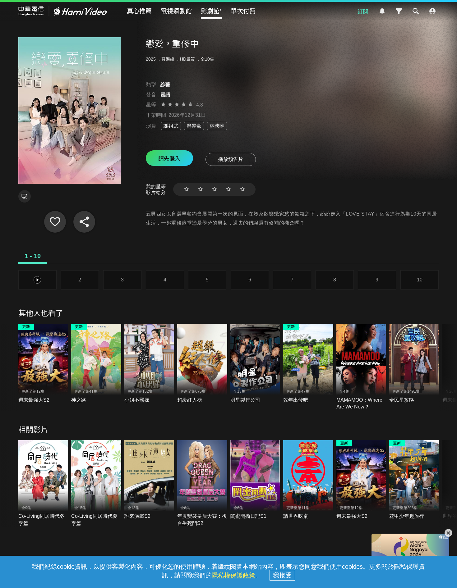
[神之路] (96, 363)
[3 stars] (214, 189)
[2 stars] (200, 189)
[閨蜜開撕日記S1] (255, 480)
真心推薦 (139, 10)
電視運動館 (176, 10)
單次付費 (243, 10)
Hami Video (62, 11)
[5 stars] (242, 189)
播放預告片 (230, 159)
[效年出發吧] (308, 363)
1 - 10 (33, 256)
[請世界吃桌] (308, 480)
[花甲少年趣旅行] (414, 480)
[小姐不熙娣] (149, 363)
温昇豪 (194, 126)
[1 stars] (186, 189)
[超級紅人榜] (202, 363)
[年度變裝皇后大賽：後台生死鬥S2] (202, 483)
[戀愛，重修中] (55, 222)
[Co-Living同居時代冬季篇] (43, 483)
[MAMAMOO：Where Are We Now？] (361, 367)
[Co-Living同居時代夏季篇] (96, 483)
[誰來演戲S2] (149, 480)
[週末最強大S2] (43, 363)
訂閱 (362, 11)
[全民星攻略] (414, 363)
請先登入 (169, 158)
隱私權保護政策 (233, 575)
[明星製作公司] (255, 363)
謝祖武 (171, 126)
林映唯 (217, 126)
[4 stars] (228, 189)
